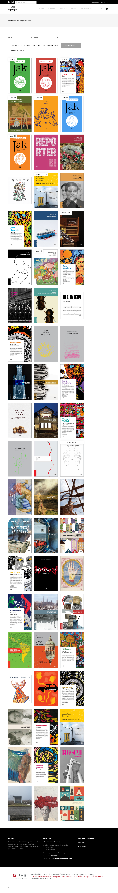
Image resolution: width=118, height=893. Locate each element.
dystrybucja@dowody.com (62, 858)
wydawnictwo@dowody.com (58, 853)
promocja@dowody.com (51, 855)
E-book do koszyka (20, 82)
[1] (107, 9)
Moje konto (104, 2)
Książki (22, 21)
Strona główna (13, 21)
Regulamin (95, 2)
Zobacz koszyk (71, 45)
